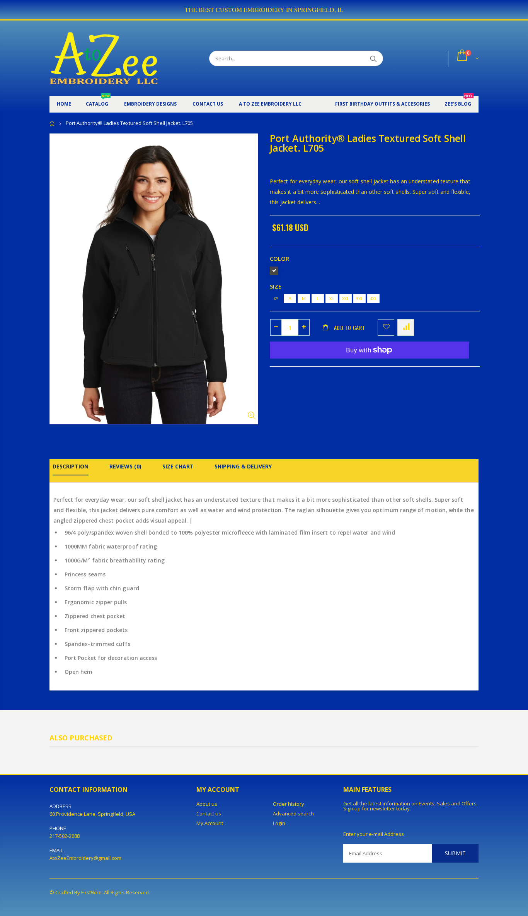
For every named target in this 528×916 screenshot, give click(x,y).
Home (52, 123)
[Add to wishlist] (386, 327)
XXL (345, 298)
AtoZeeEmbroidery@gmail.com (85, 857)
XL (331, 298)
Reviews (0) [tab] (125, 466)
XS (276, 298)
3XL (359, 298)
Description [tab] (71, 466)
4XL (373, 298)
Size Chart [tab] (178, 466)
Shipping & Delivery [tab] (243, 466)
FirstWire (91, 892)
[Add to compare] (405, 327)
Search (373, 58)
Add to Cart (349, 327)
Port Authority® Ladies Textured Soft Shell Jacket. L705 (368, 143)
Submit (455, 853)
